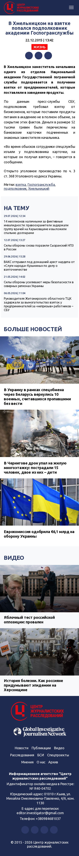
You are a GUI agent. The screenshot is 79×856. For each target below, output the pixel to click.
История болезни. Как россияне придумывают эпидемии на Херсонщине (33, 685)
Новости (21, 748)
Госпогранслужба (41, 184)
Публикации (41, 748)
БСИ (40, 755)
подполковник (15, 188)
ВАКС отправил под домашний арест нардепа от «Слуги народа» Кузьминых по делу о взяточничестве (39, 265)
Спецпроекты (58, 755)
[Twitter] (38, 55)
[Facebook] (29, 55)
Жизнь (39, 47)
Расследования (22, 755)
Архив (53, 762)
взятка (21, 184)
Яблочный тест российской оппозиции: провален (29, 619)
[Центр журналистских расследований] (22, 8)
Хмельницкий (38, 188)
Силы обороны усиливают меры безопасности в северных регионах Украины (39, 284)
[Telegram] (48, 55)
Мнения (27, 762)
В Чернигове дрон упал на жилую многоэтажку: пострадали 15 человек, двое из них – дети (35, 467)
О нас (41, 762)
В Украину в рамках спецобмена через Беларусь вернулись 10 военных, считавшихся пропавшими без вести (37, 397)
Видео (14, 557)
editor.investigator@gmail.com (40, 813)
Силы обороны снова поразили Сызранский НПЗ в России (39, 247)
